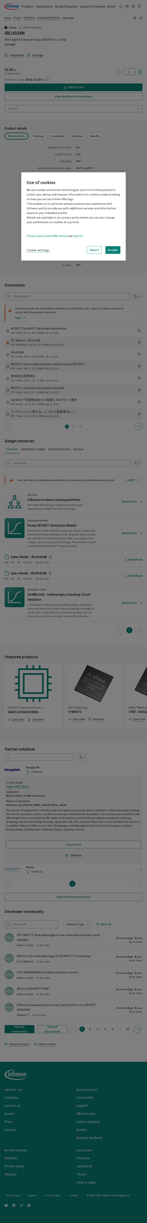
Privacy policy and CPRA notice (47, 236)
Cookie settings (38, 250)
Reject (94, 250)
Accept (113, 250)
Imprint (78, 236)
